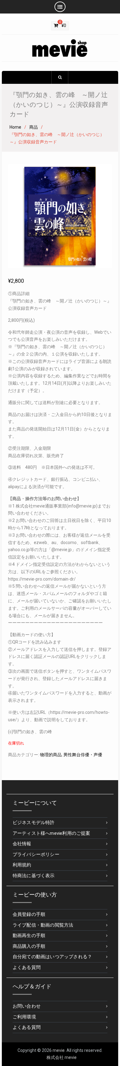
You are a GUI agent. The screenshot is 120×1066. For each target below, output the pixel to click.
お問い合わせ (27, 1006)
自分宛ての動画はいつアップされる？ (52, 956)
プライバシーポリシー (36, 854)
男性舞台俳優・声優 (82, 754)
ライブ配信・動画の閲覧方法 (43, 925)
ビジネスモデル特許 (34, 822)
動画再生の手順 (29, 935)
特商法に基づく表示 (34, 875)
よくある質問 (27, 967)
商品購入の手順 (29, 946)
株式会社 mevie (61, 1057)
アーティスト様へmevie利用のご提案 (51, 833)
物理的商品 (51, 754)
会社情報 (22, 843)
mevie (59, 1050)
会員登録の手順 (29, 914)
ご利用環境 (24, 1017)
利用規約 (22, 865)
